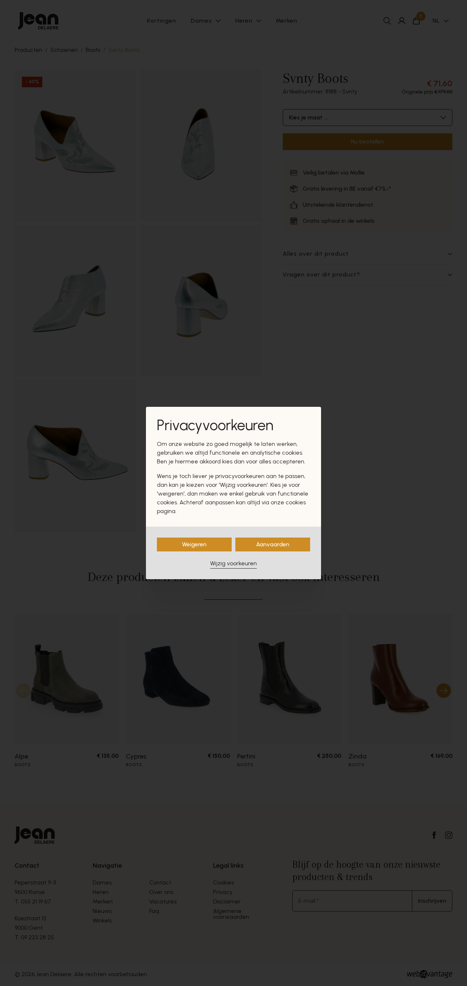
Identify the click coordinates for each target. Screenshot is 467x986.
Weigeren (194, 544)
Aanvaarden (272, 544)
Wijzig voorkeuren (233, 563)
